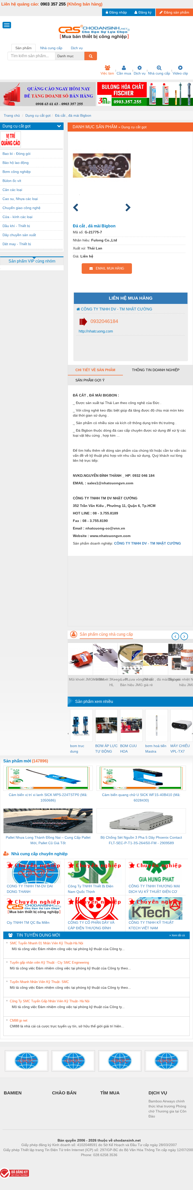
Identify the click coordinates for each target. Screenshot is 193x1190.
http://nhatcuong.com (95, 331)
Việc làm (107, 73)
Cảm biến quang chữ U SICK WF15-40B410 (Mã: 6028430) (141, 797)
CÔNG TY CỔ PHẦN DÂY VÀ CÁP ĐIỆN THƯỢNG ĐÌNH (91, 925)
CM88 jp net (18, 1020)
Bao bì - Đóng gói (16, 154)
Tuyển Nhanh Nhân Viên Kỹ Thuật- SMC (39, 982)
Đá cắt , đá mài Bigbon (73, 115)
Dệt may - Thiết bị (17, 244)
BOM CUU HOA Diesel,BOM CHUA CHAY (130, 749)
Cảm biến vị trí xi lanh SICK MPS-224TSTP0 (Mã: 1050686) (48, 797)
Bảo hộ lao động (16, 163)
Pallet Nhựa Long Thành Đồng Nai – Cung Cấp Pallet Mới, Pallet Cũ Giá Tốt (48, 840)
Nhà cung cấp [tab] (51, 48)
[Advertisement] (130, 591)
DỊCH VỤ (158, 1092)
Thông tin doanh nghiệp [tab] (155, 370)
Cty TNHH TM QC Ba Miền (28, 922)
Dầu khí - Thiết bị (16, 226)
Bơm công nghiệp (17, 172)
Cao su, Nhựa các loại (20, 199)
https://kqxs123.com (124, 1162)
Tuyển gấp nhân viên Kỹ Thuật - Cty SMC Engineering (49, 962)
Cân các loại (12, 190)
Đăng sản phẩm (176, 12)
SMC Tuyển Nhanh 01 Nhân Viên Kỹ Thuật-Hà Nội (46, 943)
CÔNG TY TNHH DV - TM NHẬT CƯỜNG (116, 309)
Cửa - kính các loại (17, 217)
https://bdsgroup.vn (92, 1162)
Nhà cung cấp (159, 73)
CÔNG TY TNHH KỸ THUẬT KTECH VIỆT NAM (151, 925)
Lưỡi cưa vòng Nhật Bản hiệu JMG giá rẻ (136, 682)
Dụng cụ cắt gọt (38, 115)
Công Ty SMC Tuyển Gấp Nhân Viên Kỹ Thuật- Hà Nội (49, 1001)
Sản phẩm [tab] (23, 48)
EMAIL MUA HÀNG (108, 268)
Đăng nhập (118, 12)
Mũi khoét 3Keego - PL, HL (111, 682)
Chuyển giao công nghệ (21, 208)
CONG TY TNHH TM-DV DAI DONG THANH (30, 889)
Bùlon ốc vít (12, 181)
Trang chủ (12, 115)
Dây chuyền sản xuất (19, 235)
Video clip (180, 73)
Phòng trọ (66, 1162)
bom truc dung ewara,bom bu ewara (79, 749)
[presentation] (175, 636)
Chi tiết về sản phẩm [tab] (95, 370)
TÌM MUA (110, 1092)
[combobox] (83, 55)
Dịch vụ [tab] (77, 48)
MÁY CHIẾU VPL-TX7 (180, 748)
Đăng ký (145, 12)
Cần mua (124, 73)
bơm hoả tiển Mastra (155, 748)
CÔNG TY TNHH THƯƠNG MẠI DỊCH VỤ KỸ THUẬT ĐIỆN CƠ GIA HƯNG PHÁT (154, 889)
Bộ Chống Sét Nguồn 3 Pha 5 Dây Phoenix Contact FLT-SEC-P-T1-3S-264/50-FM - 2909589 (141, 840)
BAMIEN (13, 1092)
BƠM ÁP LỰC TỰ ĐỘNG (106, 748)
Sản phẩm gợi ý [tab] (90, 380)
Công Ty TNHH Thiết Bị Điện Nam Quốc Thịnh (90, 889)
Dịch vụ (140, 73)
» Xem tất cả (177, 935)
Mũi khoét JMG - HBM (86, 679)
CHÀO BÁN (64, 1092)
